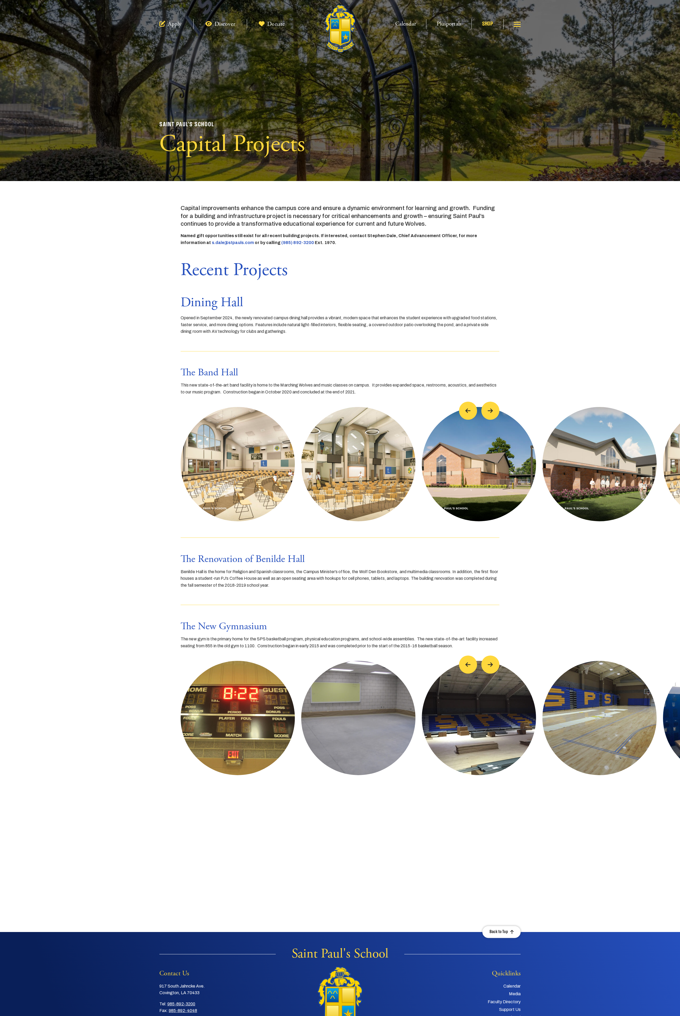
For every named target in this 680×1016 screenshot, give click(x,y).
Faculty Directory (504, 1002)
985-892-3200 (181, 1004)
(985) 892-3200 (297, 242)
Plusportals (449, 24)
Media (515, 994)
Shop (487, 24)
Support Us (510, 1009)
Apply (174, 24)
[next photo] (490, 411)
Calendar (405, 24)
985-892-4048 (183, 1010)
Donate (275, 24)
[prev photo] (468, 411)
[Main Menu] (517, 24)
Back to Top (499, 932)
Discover (224, 24)
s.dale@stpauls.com (233, 242)
